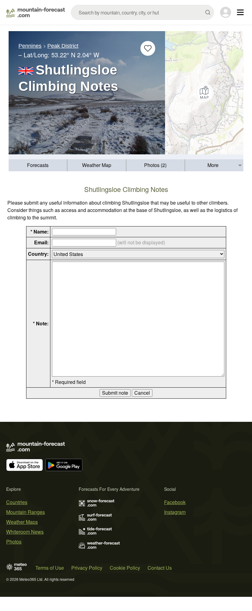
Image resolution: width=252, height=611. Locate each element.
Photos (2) (155, 165)
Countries (16, 502)
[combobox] (142, 12)
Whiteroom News (25, 531)
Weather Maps (22, 521)
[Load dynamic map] (204, 93)
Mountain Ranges (25, 511)
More (213, 165)
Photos (14, 541)
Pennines (29, 46)
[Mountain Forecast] (35, 12)
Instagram (175, 511)
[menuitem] (38, 165)
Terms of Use (49, 567)
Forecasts (38, 165)
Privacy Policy (86, 567)
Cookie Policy (125, 567)
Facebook (175, 502)
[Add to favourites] (147, 48)
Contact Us (160, 567)
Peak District (62, 46)
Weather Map (96, 165)
